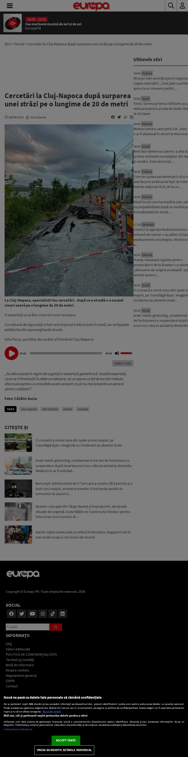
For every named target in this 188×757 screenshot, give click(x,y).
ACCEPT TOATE (66, 740)
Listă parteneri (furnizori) (18, 729)
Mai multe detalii (52, 711)
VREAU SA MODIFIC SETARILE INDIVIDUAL (64, 750)
